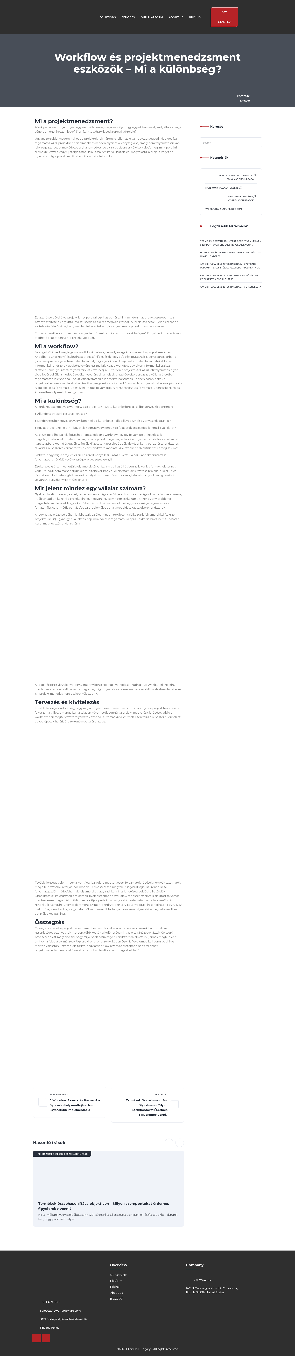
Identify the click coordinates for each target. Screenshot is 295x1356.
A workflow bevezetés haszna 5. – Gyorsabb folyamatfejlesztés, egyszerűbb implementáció (75, 1105)
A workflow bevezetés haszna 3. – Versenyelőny (231, 287)
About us (116, 1292)
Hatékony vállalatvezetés (222, 188)
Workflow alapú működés (222, 209)
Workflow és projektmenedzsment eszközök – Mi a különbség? (230, 254)
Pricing (115, 1286)
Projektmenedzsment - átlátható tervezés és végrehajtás (97, 1057)
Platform (116, 1280)
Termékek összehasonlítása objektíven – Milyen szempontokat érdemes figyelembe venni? (146, 1107)
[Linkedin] (46, 1338)
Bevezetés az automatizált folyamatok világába (236, 177)
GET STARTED (224, 17)
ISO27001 (116, 1298)
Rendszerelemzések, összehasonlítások (63, 1154)
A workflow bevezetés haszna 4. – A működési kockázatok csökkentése (229, 277)
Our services (118, 1274)
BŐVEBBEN (45, 1079)
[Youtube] (36, 1338)
